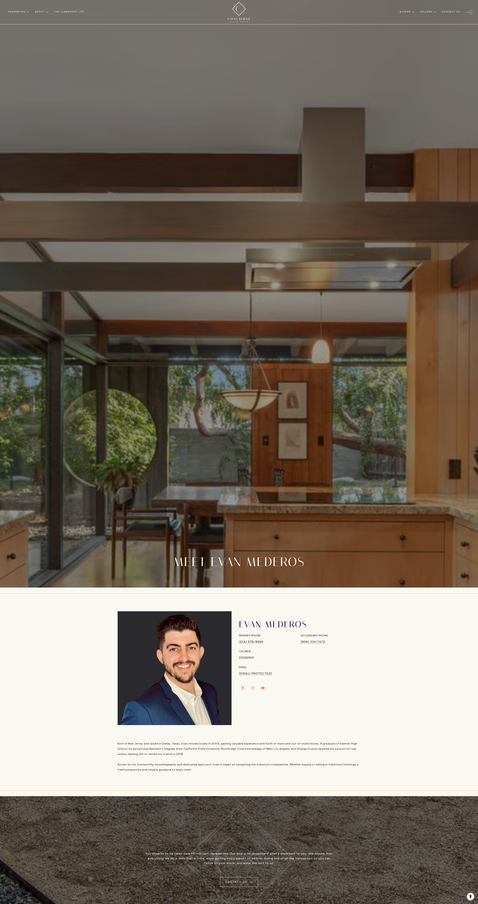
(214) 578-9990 (251, 642)
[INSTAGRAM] (253, 688)
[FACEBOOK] (242, 688)
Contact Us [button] (236, 882)
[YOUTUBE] (263, 688)
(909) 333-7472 (313, 642)
